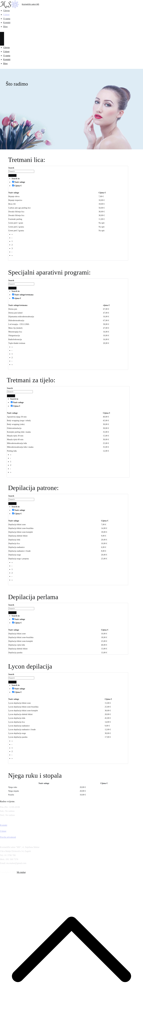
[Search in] (14, 175)
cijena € (17, 298)
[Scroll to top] (71, 1020)
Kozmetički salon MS (30, 4)
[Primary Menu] (2, 35)
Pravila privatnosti (8, 837)
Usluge (6, 14)
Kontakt (6, 22)
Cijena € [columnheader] (102, 193)
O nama (6, 18)
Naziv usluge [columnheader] (13, 193)
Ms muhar (21, 872)
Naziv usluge (19, 182)
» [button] (12, 255)
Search (11, 168)
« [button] (12, 234)
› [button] (10, 469)
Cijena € (18, 186)
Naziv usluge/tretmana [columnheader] (17, 305)
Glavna (6, 10)
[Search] (10, 175)
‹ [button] (10, 458)
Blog (5, 26)
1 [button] (12, 241)
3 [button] (12, 248)
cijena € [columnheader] (106, 305)
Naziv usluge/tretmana (23, 295)
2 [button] (12, 245)
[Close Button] (2, 42)
